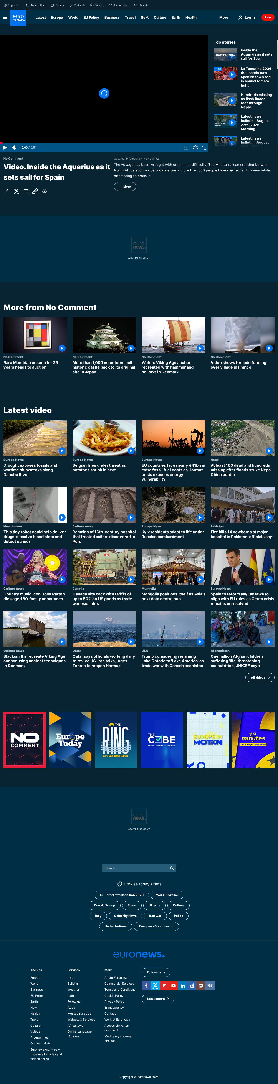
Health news (13, 526)
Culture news (83, 526)
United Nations (116, 926)
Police (178, 916)
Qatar (77, 650)
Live (268, 17)
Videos (35, 1031)
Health (190, 17)
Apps (71, 1007)
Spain (132, 905)
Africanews (75, 1025)
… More (125, 186)
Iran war (155, 916)
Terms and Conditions (119, 989)
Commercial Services (119, 983)
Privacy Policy (114, 1001)
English (12, 5)
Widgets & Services (81, 1019)
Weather (73, 989)
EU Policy (91, 17)
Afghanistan (220, 650)
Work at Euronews (117, 1019)
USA (145, 650)
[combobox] (157, 5)
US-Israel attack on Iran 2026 (122, 895)
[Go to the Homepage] (18, 18)
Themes (36, 970)
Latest (41, 17)
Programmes (39, 1037)
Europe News (13, 459)
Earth (176, 17)
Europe (57, 17)
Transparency (114, 1007)
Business (112, 17)
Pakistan (217, 526)
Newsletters (156, 999)
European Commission (156, 926)
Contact (110, 1013)
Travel (130, 17)
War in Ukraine (167, 895)
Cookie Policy (114, 995)
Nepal (215, 459)
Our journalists (40, 1043)
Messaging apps (79, 1013)
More (108, 970)
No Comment (13, 357)
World (73, 17)
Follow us (74, 1001)
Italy (98, 916)
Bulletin (73, 983)
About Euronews (115, 977)
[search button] (135, 5)
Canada (78, 588)
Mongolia (149, 588)
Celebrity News (125, 916)
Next (145, 17)
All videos (258, 677)
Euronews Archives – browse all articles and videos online (46, 1054)
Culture (160, 17)
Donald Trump (104, 905)
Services (74, 970)
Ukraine (154, 905)
